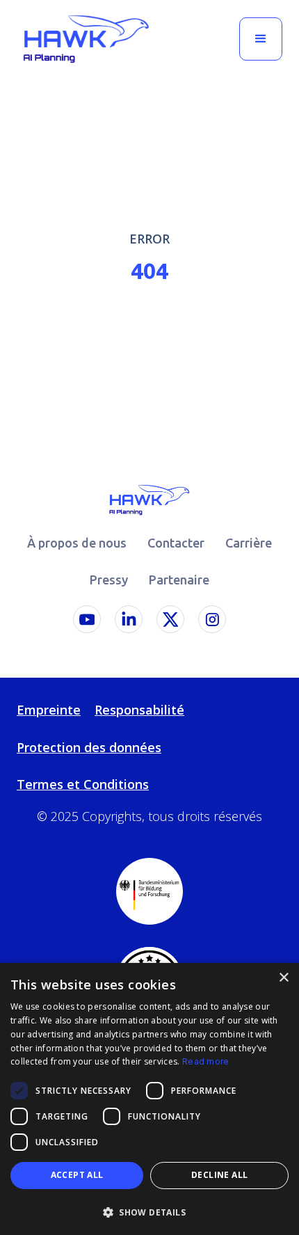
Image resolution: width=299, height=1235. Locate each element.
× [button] (283, 978)
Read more (205, 1061)
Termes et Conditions (83, 784)
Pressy (109, 580)
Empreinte (49, 709)
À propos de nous (77, 543)
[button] (260, 39)
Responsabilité (139, 709)
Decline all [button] (219, 1175)
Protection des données (89, 747)
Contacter (175, 543)
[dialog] (149, 1099)
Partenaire (179, 580)
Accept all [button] (77, 1175)
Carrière (248, 543)
